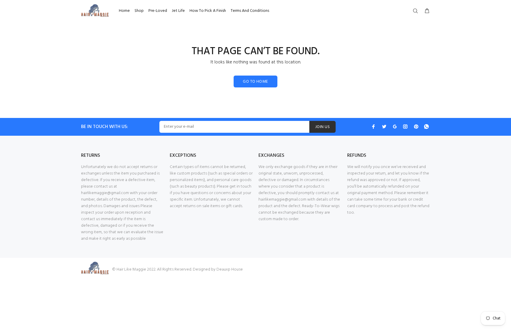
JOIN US (322, 127)
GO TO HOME (255, 81)
